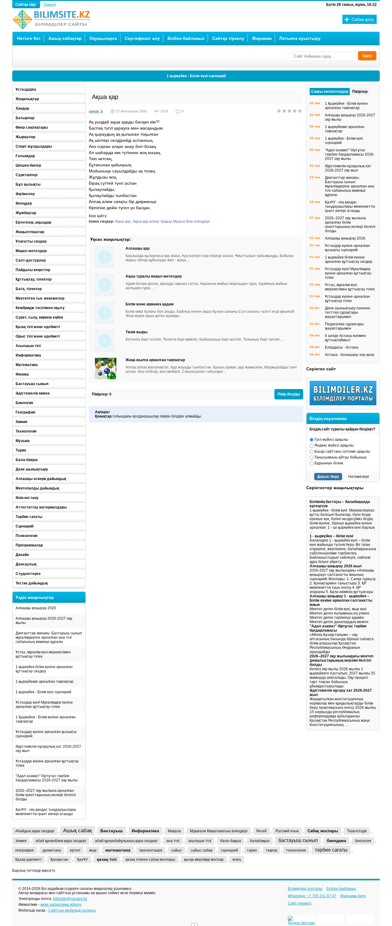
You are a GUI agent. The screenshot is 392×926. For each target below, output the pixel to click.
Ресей (261, 831)
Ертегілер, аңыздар (33, 222)
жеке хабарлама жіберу (60, 904)
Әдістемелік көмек (33, 393)
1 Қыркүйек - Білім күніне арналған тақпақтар (46, 719)
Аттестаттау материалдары (41, 507)
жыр (92, 850)
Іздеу (367, 56)
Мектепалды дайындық (37, 488)
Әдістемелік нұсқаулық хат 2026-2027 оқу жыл (48, 748)
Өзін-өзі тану (27, 498)
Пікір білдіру (288, 394)
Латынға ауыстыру (300, 38)
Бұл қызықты (28, 184)
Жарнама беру (353, 896)
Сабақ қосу (363, 19)
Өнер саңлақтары (32, 127)
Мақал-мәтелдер (31, 251)
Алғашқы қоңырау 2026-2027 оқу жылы (44, 620)
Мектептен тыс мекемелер (40, 298)
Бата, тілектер (29, 289)
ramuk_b (96, 111)
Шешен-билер (28, 165)
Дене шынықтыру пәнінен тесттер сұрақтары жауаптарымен (347, 312)
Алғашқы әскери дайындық (41, 479)
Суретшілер (26, 175)
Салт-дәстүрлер (31, 260)
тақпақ (271, 850)
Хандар (22, 108)
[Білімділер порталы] (344, 404)
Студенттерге (28, 574)
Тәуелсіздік (357, 831)
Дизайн (22, 555)
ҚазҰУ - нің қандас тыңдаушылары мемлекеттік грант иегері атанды (46, 811)
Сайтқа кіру (26, 4)
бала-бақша (230, 841)
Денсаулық (26, 564)
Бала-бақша (27, 460)
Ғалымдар (25, 156)
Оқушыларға (103, 38)
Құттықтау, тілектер (33, 279)
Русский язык (287, 831)
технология (296, 850)
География (25, 412)
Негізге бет (29, 38)
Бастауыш (111, 830)
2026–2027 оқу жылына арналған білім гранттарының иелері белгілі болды (46, 794)
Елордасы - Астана (341, 347)
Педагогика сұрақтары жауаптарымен (344, 326)
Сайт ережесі (299, 903)
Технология (26, 431)
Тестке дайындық (32, 583)
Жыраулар (25, 137)
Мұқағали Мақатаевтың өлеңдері (218, 831)
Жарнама (262, 38)
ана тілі (172, 841)
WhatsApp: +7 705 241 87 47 (312, 896)
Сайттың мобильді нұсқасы (72, 910)
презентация (150, 850)
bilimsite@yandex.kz (70, 899)
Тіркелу (49, 4)
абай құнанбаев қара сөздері (61, 841)
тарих (252, 850)
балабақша (260, 841)
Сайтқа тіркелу (228, 38)
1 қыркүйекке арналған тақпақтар (45, 681)
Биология (24, 403)
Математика (27, 365)
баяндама (336, 840)
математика (117, 850)
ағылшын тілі (199, 841)
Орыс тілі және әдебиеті (38, 336)
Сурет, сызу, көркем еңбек (39, 317)
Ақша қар (123, 221)
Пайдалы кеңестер (33, 270)
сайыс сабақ (201, 850)
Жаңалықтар (27, 99)
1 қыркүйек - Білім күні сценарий (196, 76)
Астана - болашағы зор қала (349, 355)
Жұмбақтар (26, 213)
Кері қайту (98, 216)
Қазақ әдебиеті (28, 859)
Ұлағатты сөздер (31, 241)
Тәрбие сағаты (29, 517)
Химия (21, 422)
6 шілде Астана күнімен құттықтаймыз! (345, 338)
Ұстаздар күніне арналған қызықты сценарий (46, 734)
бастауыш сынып (298, 840)
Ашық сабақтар (65, 38)
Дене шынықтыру (32, 469)
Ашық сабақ (77, 830)
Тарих (21, 450)
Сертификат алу (142, 38)
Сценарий (24, 526)
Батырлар (25, 118)
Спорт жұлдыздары (34, 146)
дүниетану (52, 850)
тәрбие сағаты (331, 849)
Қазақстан (59, 859)
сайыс (176, 850)
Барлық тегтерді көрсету (33, 870)
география (24, 850)
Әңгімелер (25, 194)
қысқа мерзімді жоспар (204, 859)
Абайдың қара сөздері (34, 831)
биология (363, 841)
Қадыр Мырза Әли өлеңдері (185, 221)
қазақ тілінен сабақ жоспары (150, 859)
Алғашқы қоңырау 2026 (36, 608)
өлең (236, 859)
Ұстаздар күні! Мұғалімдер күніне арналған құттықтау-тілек (44, 704)
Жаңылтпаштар (30, 232)
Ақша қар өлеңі (146, 221)
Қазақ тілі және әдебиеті (38, 327)
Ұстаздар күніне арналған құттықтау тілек (47, 763)
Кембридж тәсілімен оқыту (40, 308)
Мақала (174, 831)
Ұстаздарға (26, 89)
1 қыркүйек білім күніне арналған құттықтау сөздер (44, 669)
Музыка (23, 441)
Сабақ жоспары (322, 831)
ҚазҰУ (82, 859)
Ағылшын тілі (28, 346)
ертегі (75, 850)
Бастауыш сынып (32, 384)
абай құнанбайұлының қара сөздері (126, 841)
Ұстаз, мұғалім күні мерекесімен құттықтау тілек (43, 654)
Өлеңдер (24, 203)
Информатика (28, 355)
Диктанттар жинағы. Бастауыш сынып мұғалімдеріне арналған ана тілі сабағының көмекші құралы (49, 637)
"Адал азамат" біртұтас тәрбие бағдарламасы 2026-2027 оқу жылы (47, 778)
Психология (26, 536)
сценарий (229, 850)
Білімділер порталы (305, 888)
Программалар (29, 545)
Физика (22, 374)
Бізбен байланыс (186, 38)
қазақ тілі (107, 859)
